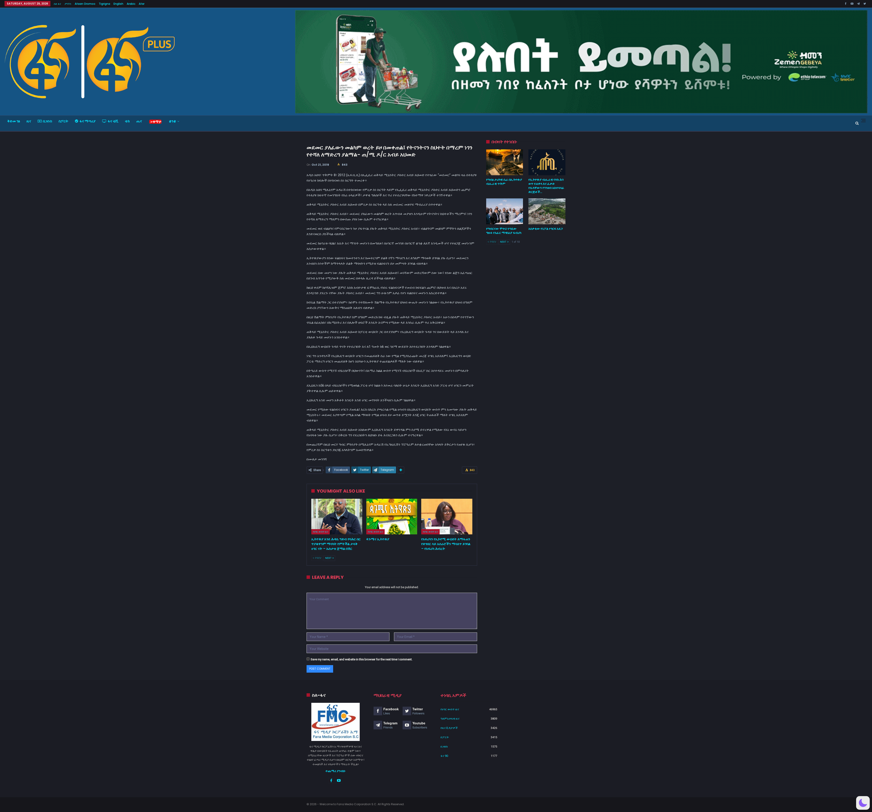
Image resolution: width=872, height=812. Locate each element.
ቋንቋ (172, 121)
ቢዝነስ (47, 121)
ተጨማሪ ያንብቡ (335, 771)
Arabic (131, 4)
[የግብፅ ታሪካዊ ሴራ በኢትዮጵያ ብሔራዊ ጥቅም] (504, 162)
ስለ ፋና (57, 4)
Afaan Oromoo (85, 4)
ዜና (29, 121)
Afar (141, 4)
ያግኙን (67, 4)
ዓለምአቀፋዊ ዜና (450, 718)
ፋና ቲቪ (113, 121)
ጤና (139, 121)
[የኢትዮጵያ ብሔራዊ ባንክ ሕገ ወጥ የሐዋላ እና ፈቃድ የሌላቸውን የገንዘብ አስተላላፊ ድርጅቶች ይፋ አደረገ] (546, 162)
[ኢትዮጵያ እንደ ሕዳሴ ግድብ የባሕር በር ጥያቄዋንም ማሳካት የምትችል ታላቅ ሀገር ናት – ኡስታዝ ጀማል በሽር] (336, 516)
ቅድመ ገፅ (13, 121)
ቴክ (127, 121)
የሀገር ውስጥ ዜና (320, 531)
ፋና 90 (444, 756)
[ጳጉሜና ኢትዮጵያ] (391, 516)
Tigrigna (104, 4)
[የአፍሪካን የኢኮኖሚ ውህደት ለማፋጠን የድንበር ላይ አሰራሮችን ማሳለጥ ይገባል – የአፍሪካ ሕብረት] (446, 516)
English (118, 4)
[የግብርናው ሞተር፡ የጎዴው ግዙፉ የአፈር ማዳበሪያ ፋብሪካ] (504, 211)
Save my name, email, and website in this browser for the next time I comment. (361, 659)
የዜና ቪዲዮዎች (449, 728)
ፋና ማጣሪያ (87, 121)
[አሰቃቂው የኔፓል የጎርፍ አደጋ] (546, 211)
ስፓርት (63, 121)
